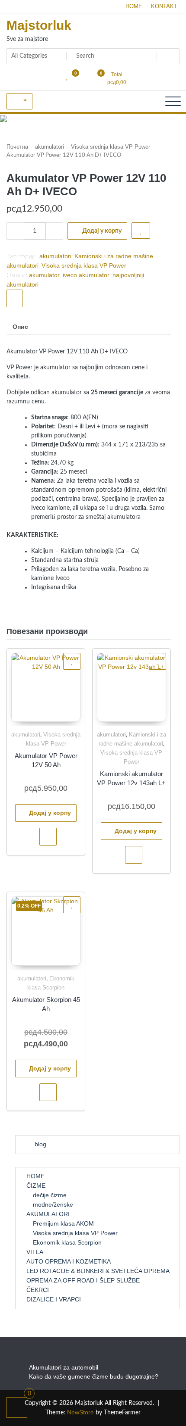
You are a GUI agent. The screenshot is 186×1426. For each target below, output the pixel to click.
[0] (17, 1407)
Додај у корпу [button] (50, 812)
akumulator (44, 274)
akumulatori (49, 147)
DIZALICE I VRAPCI (53, 1299)
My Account (19, 101)
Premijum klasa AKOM (63, 1223)
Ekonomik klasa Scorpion (67, 1242)
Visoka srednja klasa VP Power (110, 147)
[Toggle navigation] (173, 101)
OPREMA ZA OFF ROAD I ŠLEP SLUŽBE (83, 1280)
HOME (133, 6)
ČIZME (35, 1185)
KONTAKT (164, 6)
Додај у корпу (102, 231)
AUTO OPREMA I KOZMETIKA (68, 1261)
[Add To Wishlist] (140, 230)
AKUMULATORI (48, 1214)
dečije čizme (50, 1195)
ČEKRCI (37, 1289)
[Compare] (14, 298)
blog (40, 1144)
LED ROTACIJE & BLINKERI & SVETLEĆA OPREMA (98, 1270)
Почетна (17, 147)
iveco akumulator (86, 274)
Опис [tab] (20, 326)
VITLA (34, 1251)
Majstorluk (38, 25)
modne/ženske (53, 1204)
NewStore (80, 1412)
